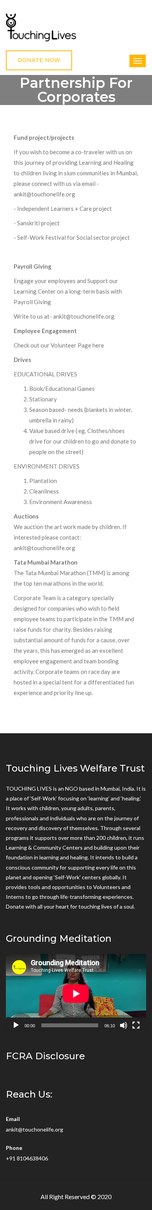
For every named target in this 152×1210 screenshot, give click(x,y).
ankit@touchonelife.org (34, 1129)
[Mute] (123, 1025)
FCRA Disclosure (45, 1056)
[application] (76, 993)
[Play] (16, 1025)
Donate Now (39, 60)
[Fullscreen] (136, 1025)
